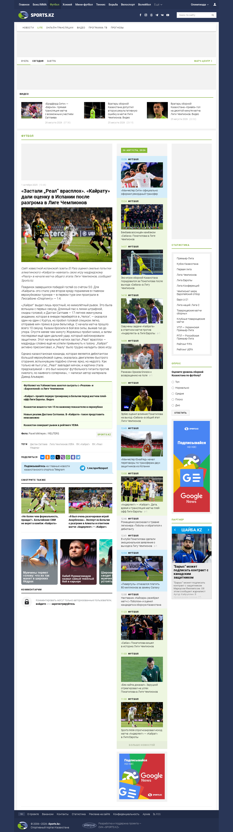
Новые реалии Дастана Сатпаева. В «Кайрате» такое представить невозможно (64, 416)
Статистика (79, 814)
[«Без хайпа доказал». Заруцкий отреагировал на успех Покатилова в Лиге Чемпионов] (142, 669)
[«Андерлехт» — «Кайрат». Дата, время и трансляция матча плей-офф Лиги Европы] (142, 489)
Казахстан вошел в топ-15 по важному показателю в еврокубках (63, 406)
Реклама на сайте (99, 814)
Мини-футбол (84, 4)
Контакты (63, 814)
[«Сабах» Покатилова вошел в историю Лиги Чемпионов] (142, 627)
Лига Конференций (188, 285)
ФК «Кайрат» (83, 444)
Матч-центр (202, 61)
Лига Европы (184, 280)
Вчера (25, 61)
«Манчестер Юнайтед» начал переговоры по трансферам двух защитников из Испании (140, 463)
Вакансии (48, 814)
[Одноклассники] (46, 457)
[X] (57, 457)
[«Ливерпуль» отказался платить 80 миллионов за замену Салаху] (142, 568)
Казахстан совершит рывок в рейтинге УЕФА (51, 425)
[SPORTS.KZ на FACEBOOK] (140, 15)
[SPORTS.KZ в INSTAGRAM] (146, 15)
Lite (40, 27)
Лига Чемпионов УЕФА (62, 444)
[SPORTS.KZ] (192, 466)
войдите (41, 603)
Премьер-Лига (185, 258)
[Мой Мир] (51, 457)
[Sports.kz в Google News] (142, 798)
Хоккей (67, 4)
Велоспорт (128, 4)
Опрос (176, 363)
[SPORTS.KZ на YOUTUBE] (167, 15)
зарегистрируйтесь (63, 603)
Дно (177, 405)
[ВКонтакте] (41, 457)
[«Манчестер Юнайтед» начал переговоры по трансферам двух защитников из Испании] (142, 443)
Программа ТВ (98, 27)
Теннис (100, 4)
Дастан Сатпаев (38, 444)
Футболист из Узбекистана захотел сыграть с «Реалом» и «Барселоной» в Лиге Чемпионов (58, 387)
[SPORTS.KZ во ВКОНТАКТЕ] (162, 15)
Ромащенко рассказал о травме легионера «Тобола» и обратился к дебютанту (141, 525)
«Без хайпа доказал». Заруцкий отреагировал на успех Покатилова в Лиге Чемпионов (139, 688)
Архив (146, 814)
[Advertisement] (116, 45)
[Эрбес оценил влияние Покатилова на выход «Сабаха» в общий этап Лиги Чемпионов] (142, 398)
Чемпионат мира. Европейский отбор (188, 293)
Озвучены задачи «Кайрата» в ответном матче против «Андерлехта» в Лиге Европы (138, 330)
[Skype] (72, 457)
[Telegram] (77, 457)
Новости (28, 27)
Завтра (51, 61)
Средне (179, 393)
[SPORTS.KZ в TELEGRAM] (156, 15)
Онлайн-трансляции (60, 27)
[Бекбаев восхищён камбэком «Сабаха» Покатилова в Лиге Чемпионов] (142, 216)
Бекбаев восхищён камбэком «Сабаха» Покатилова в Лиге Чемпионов (138, 236)
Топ (177, 381)
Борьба (113, 4)
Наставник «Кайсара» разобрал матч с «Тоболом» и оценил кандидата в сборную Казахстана (141, 601)
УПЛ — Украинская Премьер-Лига (188, 329)
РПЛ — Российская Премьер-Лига (188, 337)
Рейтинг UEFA (185, 349)
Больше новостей (142, 745)
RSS (158, 814)
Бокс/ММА (40, 4)
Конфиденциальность (126, 814)
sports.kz (104, 434)
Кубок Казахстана (187, 263)
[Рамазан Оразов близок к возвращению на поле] (142, 356)
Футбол (54, 4)
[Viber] (62, 457)
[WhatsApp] (67, 457)
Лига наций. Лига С (188, 305)
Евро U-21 (182, 299)
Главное (24, 4)
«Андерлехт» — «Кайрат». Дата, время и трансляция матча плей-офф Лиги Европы (140, 508)
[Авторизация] (212, 4)
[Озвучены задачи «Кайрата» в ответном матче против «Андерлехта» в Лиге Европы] (142, 310)
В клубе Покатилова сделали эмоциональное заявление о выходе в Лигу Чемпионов (138, 542)
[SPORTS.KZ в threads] (151, 15)
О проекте (33, 814)
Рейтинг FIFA (184, 344)
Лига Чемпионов (187, 274)
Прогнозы (117, 27)
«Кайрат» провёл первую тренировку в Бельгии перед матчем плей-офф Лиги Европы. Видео (65, 398)
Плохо (179, 399)
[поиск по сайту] (213, 15)
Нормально (182, 387)
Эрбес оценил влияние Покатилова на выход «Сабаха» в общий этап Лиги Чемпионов (142, 417)
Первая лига (184, 269)
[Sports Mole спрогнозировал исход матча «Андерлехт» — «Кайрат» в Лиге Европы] (142, 714)
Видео (81, 27)
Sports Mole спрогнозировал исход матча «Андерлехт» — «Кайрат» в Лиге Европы (141, 734)
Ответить (180, 413)
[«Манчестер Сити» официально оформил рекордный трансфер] (142, 175)
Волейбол (144, 4)
